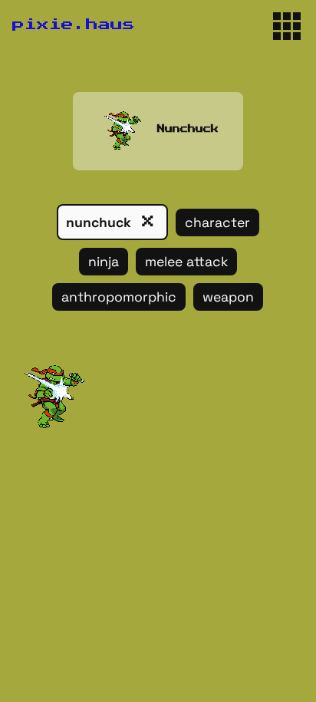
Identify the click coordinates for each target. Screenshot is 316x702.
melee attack (186, 261)
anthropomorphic (118, 296)
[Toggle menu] (287, 26)
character (217, 222)
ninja (103, 261)
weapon (228, 296)
